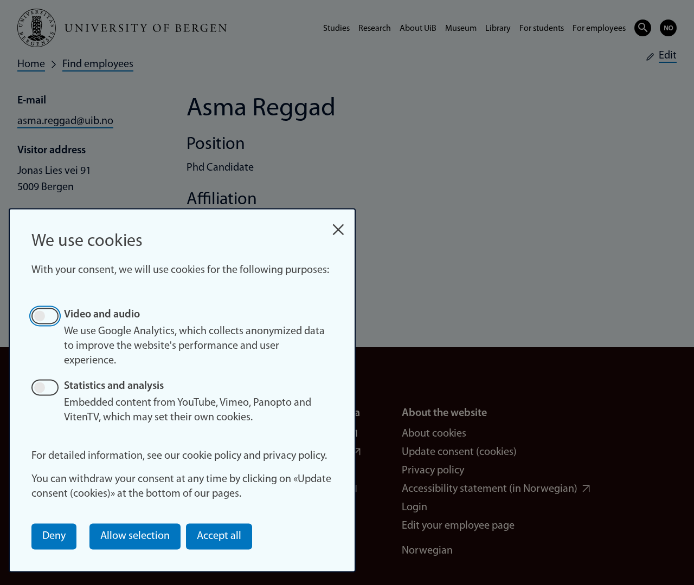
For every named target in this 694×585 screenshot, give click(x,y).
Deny (54, 536)
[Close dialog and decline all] (338, 224)
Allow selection (135, 536)
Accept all (219, 536)
